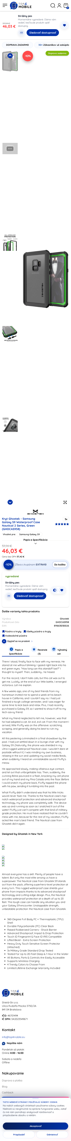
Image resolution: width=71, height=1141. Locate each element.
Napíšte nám (14, 1043)
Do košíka (59, 564)
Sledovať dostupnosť (42, 32)
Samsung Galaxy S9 (29, 534)
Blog (4, 1086)
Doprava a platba (12, 1080)
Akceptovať (35, 1126)
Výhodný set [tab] (62, 651)
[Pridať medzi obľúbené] (64, 25)
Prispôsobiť (19, 1134)
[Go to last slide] (10, 55)
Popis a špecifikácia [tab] (16, 651)
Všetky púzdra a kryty (38, 631)
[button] (10, 96)
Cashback (7, 1092)
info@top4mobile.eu (13, 1037)
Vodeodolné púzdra (16, 635)
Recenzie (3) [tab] (42, 651)
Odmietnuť (52, 1134)
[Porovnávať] (54, 590)
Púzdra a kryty (13, 631)
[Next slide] (10, 502)
